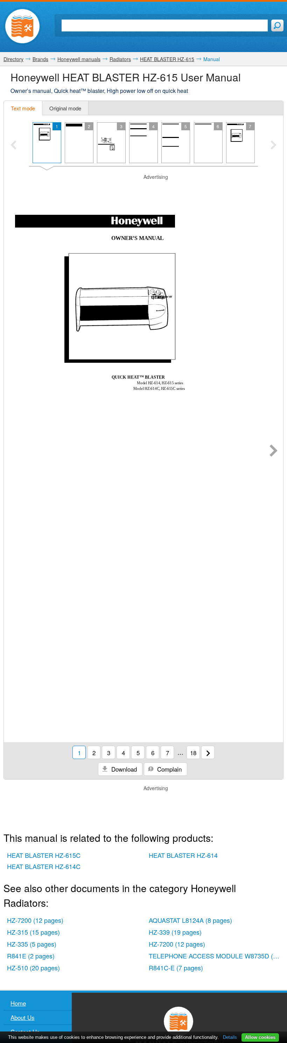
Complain (168, 769)
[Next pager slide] (273, 145)
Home (18, 1003)
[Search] (277, 25)
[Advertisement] (143, 189)
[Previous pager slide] (13, 145)
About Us (22, 1017)
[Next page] (273, 451)
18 (193, 752)
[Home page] (22, 26)
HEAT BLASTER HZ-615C (43, 855)
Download (123, 769)
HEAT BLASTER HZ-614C (43, 866)
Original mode (65, 108)
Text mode (23, 108)
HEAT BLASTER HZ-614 (183, 855)
